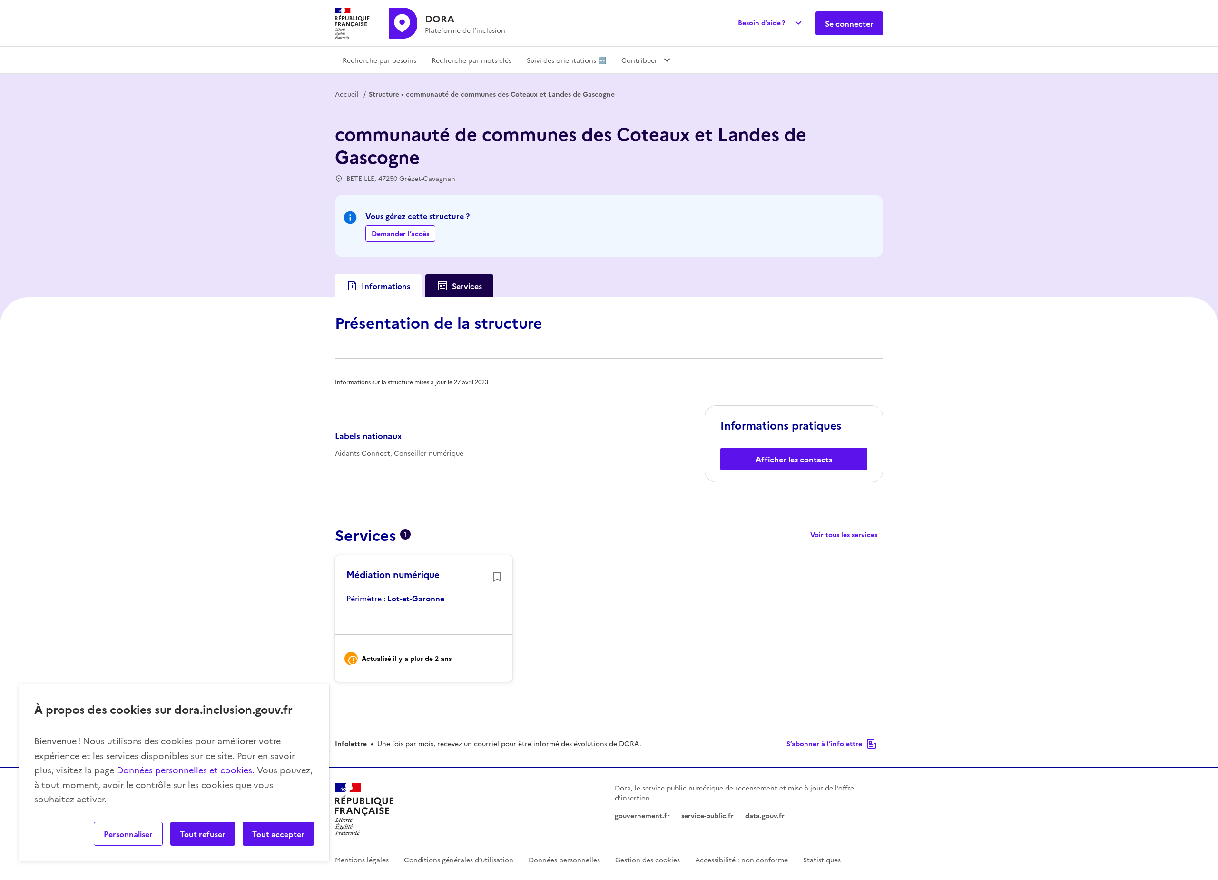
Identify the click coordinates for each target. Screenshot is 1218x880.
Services (467, 285)
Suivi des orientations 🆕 (566, 60)
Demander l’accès (400, 233)
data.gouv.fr (765, 815)
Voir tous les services (843, 534)
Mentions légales (362, 859)
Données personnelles (564, 859)
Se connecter (849, 23)
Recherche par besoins (379, 60)
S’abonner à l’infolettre (824, 743)
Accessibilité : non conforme (741, 859)
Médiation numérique (393, 574)
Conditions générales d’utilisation (458, 859)
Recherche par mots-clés (471, 60)
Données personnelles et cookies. (186, 770)
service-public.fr (707, 815)
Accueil (347, 94)
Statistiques (822, 859)
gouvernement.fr (642, 815)
